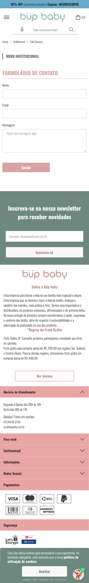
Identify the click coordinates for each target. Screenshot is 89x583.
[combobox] (44, 30)
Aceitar (44, 571)
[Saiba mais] (44, 376)
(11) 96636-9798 (11, 422)
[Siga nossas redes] (44, 473)
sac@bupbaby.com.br (14, 427)
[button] (22, 29)
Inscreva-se (44, 252)
